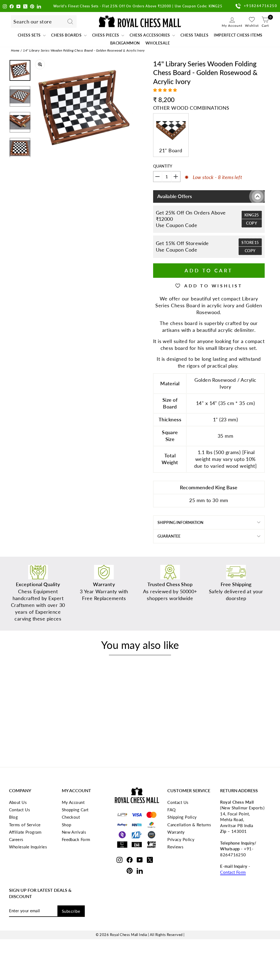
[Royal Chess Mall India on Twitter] (25, 6)
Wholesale (157, 43)
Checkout (71, 817)
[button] (166, 90)
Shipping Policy (182, 817)
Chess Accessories (150, 35)
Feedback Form (76, 839)
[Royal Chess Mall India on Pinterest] (32, 6)
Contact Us (19, 809)
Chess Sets (30, 35)
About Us (18, 802)
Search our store (32, 22)
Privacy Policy (180, 839)
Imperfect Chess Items (238, 35)
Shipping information (180, 522)
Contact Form (233, 872)
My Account (73, 802)
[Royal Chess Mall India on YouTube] (18, 6)
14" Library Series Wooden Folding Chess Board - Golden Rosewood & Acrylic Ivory (84, 50)
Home (15, 50)
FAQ (171, 809)
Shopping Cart (75, 809)
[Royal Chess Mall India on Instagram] (5, 6)
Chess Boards (67, 35)
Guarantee (169, 536)
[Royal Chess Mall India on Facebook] (12, 6)
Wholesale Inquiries (28, 846)
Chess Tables (194, 35)
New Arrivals (74, 832)
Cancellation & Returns (189, 824)
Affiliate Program (25, 832)
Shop (66, 824)
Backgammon (125, 43)
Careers (16, 839)
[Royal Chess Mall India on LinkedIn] (39, 6)
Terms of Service (25, 824)
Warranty (176, 832)
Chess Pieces (106, 35)
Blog (13, 817)
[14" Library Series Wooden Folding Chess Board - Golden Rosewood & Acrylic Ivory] (47, 737)
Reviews (175, 846)
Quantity (162, 166)
